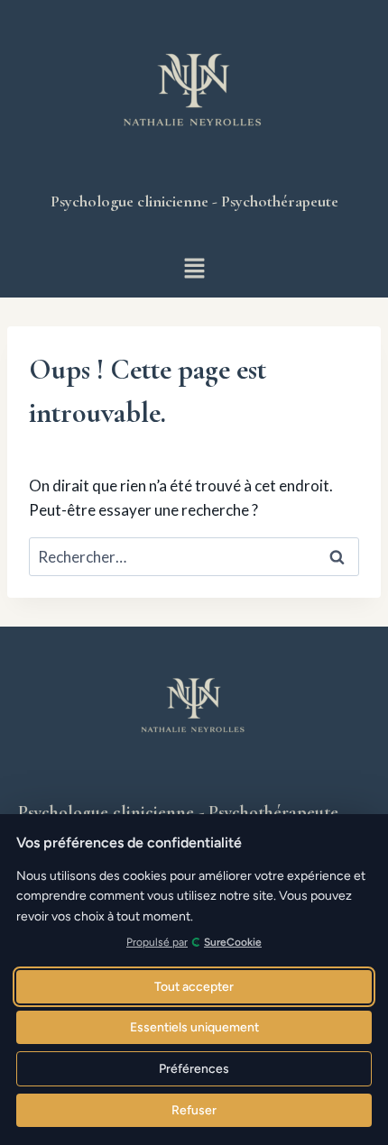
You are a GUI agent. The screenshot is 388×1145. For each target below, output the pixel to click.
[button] (194, 269)
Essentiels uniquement (194, 1027)
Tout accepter (194, 986)
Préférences (194, 1068)
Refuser (194, 1110)
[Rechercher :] (194, 556)
